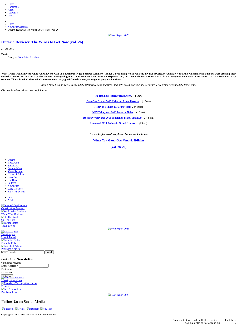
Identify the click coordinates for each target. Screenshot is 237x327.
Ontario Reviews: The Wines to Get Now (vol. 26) (42, 42)
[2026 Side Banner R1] (118, 295)
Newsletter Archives (28, 57)
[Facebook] (8, 308)
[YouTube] (46, 308)
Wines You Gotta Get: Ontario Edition (118, 140)
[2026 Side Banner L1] (118, 228)
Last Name (7, 272)
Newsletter (13, 185)
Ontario (11, 159)
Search (4, 252)
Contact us (13, 6)
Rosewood (13, 162)
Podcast (12, 183)
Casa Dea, (13, 177)
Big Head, (13, 180)
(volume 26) (118, 147)
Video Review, (15, 171)
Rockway (13, 165)
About (11, 9)
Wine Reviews (15, 188)
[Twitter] (20, 308)
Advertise (13, 12)
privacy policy (228, 323)
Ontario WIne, (15, 168)
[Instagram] (33, 308)
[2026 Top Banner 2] (118, 35)
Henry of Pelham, (17, 174)
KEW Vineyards (16, 191)
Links (11, 15)
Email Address (9, 265)
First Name (7, 269)
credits (221, 320)
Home (11, 4)
